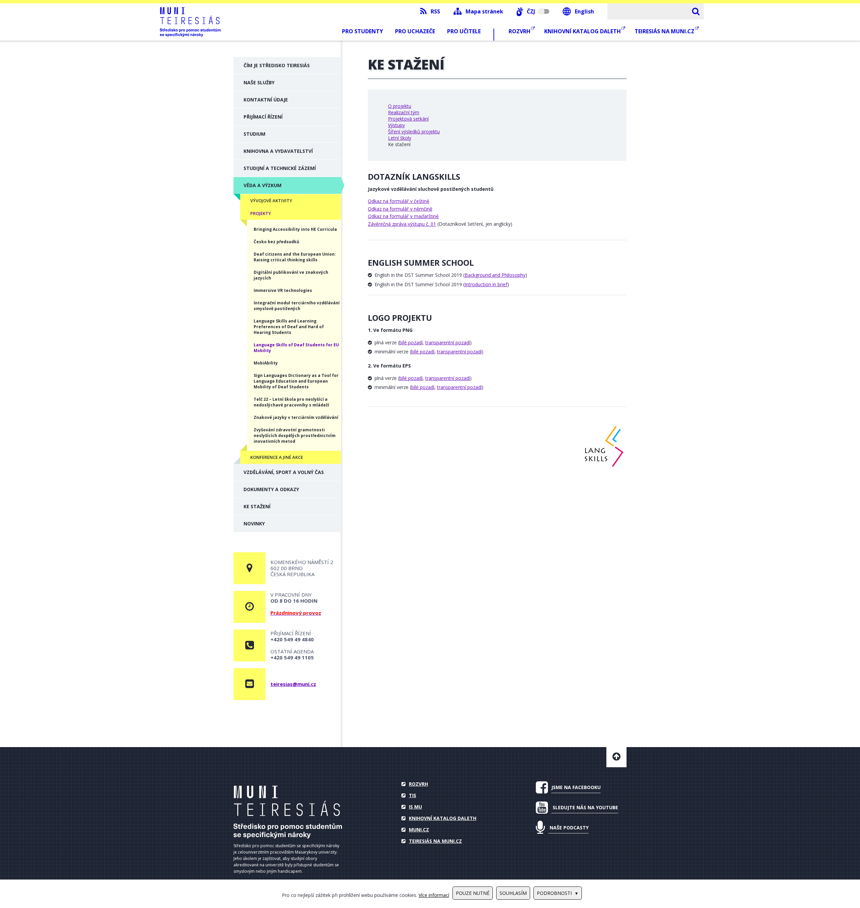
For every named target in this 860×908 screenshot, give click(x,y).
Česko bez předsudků (276, 242)
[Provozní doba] (249, 607)
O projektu (399, 106)
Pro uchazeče (415, 31)
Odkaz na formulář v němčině (400, 209)
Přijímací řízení (263, 117)
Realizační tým (403, 112)
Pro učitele (464, 31)
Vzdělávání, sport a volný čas (284, 472)
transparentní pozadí (447, 342)
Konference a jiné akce (276, 457)
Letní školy (399, 138)
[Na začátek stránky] (616, 757)
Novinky (254, 523)
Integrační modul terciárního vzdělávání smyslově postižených (297, 305)
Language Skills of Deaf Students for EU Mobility (296, 347)
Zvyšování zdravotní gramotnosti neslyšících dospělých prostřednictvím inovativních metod (295, 435)
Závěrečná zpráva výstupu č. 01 (402, 224)
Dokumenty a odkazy (271, 489)
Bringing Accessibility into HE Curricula (295, 229)
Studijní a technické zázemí (280, 168)
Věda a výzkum (263, 185)
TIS (412, 795)
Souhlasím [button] (513, 893)
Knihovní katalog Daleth (583, 31)
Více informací (434, 895)
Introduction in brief (486, 284)
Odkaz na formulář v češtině (398, 201)
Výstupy (396, 125)
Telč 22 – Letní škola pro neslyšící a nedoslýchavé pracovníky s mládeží (291, 402)
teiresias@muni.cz (293, 684)
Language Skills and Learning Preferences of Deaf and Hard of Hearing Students (289, 326)
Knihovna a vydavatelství (278, 151)
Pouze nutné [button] (472, 893)
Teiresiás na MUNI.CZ (665, 31)
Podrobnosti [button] (554, 893)
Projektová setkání (408, 119)
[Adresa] (249, 568)
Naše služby (259, 82)
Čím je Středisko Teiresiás (277, 65)
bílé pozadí (411, 342)
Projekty (260, 213)
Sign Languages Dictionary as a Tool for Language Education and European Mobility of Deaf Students (296, 381)
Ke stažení (257, 506)
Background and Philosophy (495, 275)
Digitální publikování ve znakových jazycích (291, 275)
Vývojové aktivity (271, 201)
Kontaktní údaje (266, 99)
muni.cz (419, 829)
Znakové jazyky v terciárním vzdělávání (296, 417)
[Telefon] (249, 645)
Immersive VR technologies (283, 290)
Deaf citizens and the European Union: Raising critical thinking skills (295, 257)
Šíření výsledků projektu (414, 131)
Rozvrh (520, 31)
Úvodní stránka (287, 812)
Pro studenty (362, 31)
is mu (415, 807)
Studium (254, 134)
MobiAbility (266, 363)
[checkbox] (533, 11)
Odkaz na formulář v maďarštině (403, 216)
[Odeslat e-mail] (249, 684)
